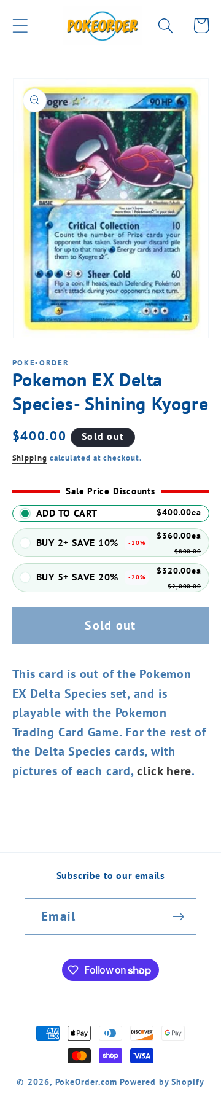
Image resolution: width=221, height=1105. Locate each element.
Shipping (29, 458)
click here (164, 770)
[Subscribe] (178, 916)
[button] (19, 25)
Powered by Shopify (162, 1081)
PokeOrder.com (86, 1081)
